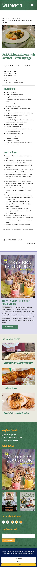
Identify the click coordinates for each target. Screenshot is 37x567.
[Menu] (32, 5)
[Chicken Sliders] (18, 376)
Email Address (6, 533)
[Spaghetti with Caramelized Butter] (18, 351)
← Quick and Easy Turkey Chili (12, 240)
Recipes (9, 18)
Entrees (16, 18)
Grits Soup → (31, 243)
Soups (21, 82)
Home (4, 18)
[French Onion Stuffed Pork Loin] (18, 401)
